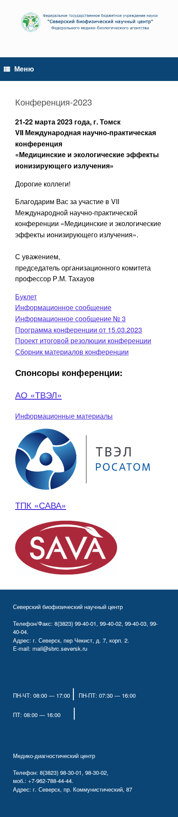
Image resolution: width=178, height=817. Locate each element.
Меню (24, 69)
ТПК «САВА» (40, 505)
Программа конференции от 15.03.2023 (78, 330)
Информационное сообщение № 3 (70, 318)
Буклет (26, 296)
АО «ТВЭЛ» (38, 394)
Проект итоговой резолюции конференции (83, 340)
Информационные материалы (64, 416)
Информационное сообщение (63, 307)
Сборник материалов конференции (72, 352)
